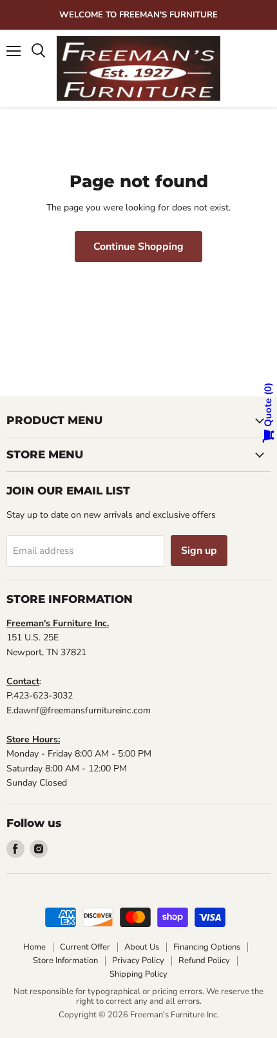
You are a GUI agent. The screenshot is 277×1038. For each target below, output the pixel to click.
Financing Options (206, 947)
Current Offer (85, 947)
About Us (141, 947)
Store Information (65, 960)
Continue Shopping (138, 246)
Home (34, 947)
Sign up (199, 551)
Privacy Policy (138, 960)
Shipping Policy (138, 974)
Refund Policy (204, 960)
